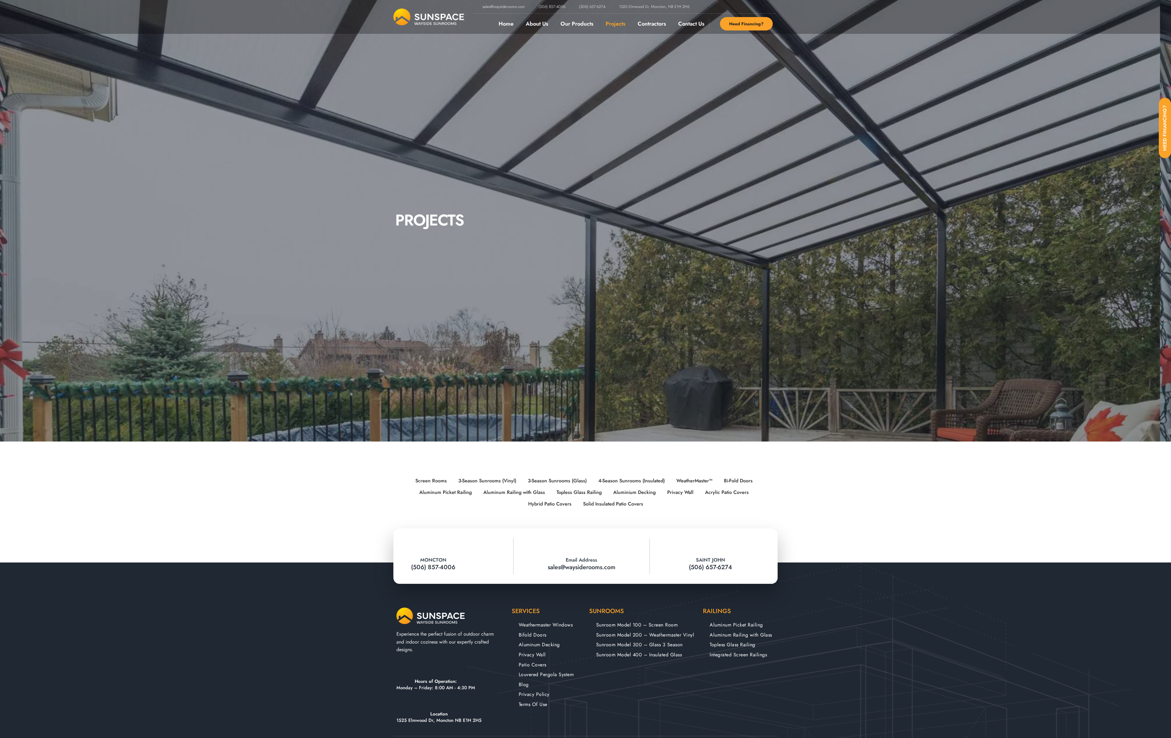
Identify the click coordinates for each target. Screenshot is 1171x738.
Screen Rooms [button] (431, 480)
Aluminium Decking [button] (634, 492)
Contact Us (691, 24)
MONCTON (433, 559)
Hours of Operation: (436, 681)
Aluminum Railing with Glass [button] (514, 492)
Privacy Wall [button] (680, 492)
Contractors (652, 24)
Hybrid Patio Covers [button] (549, 503)
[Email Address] (581, 546)
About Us (537, 24)
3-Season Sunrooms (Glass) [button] (557, 480)
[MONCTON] (433, 546)
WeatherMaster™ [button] (694, 480)
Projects (615, 24)
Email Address (581, 559)
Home (506, 24)
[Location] (439, 701)
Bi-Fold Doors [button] (738, 480)
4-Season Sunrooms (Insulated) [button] (631, 480)
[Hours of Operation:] (435, 668)
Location (439, 714)
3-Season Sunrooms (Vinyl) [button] (487, 480)
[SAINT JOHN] (710, 546)
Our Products (576, 24)
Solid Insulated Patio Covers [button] (613, 503)
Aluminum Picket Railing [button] (445, 492)
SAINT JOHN (710, 559)
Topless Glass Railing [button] (579, 492)
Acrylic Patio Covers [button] (727, 492)
